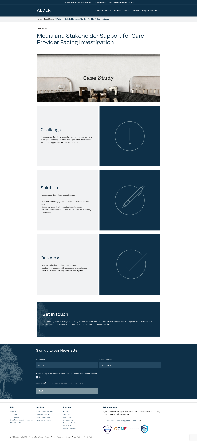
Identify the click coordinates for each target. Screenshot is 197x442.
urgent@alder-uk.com (123, 2)
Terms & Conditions (36, 437)
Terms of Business (63, 437)
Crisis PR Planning (43, 417)
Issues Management (44, 414)
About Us (13, 411)
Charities (66, 414)
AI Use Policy (76, 437)
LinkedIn (140, 420)
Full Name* (40, 359)
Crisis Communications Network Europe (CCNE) (21, 421)
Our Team (13, 414)
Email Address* (105, 359)
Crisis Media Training (44, 420)
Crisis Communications (45, 411)
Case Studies (49, 19)
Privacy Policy (78, 382)
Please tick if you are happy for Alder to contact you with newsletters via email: (67, 373)
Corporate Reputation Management (70, 424)
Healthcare (67, 417)
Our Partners (14, 417)
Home (39, 19)
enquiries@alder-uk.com (126, 420)
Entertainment (68, 420)
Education (66, 411)
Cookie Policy (88, 437)
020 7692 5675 (72, 2)
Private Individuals (69, 428)
